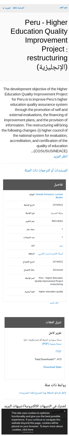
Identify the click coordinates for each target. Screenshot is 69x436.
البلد (33, 245)
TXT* (58, 352)
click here (27, 430)
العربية (7, 8)
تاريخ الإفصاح (29, 262)
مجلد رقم (31, 229)
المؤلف (32, 194)
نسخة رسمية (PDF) (51, 344)
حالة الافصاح (29, 270)
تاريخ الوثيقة (29, 205)
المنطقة (31, 253)
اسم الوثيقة (30, 278)
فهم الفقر (63, 8)
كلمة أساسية (30, 291)
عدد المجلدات (29, 237)
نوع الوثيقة (30, 213)
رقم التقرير (30, 221)
